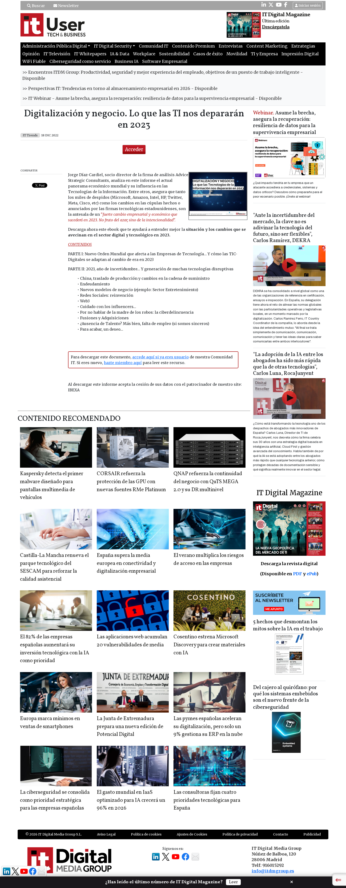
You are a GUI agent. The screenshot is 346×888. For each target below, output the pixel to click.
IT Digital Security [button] (113, 46)
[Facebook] (285, 4)
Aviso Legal (106, 834)
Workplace (144, 54)
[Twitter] (271, 4)
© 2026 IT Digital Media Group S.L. (53, 834)
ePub (311, 573)
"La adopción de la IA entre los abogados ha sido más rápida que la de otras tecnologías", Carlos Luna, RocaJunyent (288, 364)
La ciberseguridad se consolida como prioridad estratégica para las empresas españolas (55, 800)
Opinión (31, 54)
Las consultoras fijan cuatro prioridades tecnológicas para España (206, 800)
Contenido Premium (193, 46)
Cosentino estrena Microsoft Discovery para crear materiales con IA (209, 645)
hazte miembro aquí (123, 362)
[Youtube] (279, 4)
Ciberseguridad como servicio (80, 61)
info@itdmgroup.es (273, 871)
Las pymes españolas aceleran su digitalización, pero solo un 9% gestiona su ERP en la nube (208, 726)
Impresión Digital (300, 54)
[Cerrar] (292, 881)
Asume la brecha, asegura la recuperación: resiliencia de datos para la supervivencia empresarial (284, 123)
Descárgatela (276, 27)
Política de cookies (146, 834)
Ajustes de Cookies (192, 834)
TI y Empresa (264, 54)
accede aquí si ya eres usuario (160, 357)
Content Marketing (267, 46)
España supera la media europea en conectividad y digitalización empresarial (126, 563)
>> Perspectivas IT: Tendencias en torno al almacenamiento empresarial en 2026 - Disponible (119, 88)
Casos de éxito (208, 54)
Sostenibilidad (174, 54)
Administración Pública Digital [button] (54, 46)
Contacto (280, 834)
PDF (297, 573)
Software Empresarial (164, 61)
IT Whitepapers (90, 54)
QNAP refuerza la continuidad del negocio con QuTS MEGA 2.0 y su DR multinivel (207, 481)
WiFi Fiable (34, 61)
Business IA (126, 61)
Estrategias (303, 46)
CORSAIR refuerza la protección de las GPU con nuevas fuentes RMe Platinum (131, 481)
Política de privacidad (240, 834)
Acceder (134, 149)
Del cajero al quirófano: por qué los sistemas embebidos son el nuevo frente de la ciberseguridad (285, 697)
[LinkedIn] (264, 4)
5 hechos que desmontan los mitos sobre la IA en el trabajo (288, 625)
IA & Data (119, 54)
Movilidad (236, 54)
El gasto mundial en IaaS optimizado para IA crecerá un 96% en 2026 (131, 800)
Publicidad (312, 834)
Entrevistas (231, 46)
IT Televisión (57, 54)
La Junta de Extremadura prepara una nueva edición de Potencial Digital (130, 726)
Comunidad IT (153, 46)
